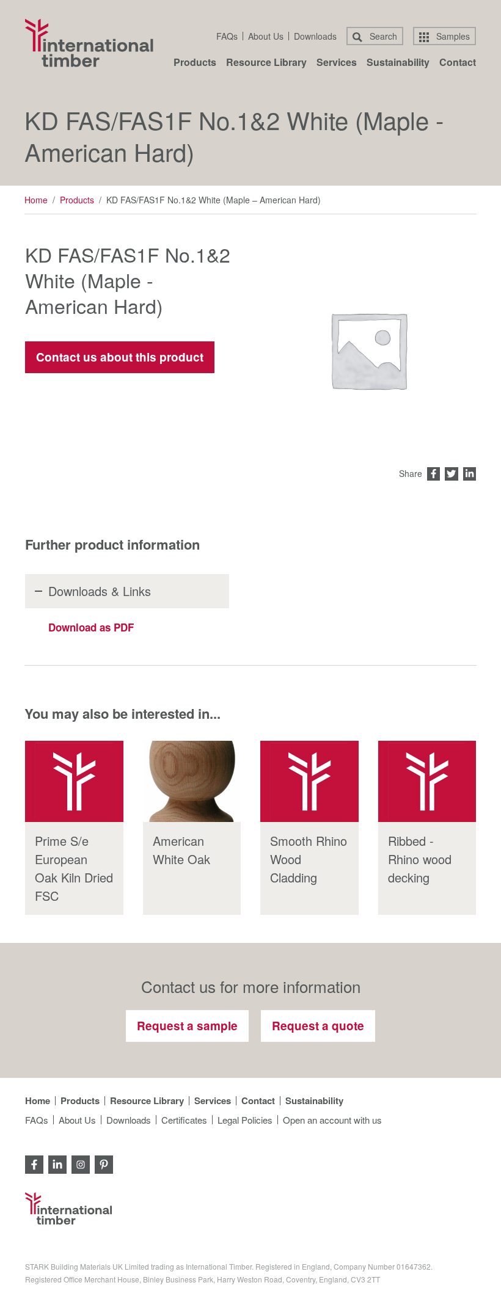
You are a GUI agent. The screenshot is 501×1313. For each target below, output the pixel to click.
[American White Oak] (192, 782)
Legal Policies (245, 1119)
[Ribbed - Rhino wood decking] (427, 782)
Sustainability (398, 63)
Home (36, 199)
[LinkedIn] (57, 1163)
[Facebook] (34, 1163)
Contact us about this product (119, 357)
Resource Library (266, 63)
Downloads (315, 36)
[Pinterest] (104, 1163)
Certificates (184, 1119)
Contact (457, 63)
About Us (265, 36)
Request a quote (318, 1025)
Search (382, 36)
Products (195, 63)
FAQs (227, 36)
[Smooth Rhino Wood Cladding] (309, 782)
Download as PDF (91, 627)
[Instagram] (80, 1163)
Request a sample (187, 1025)
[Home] (89, 42)
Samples (452, 36)
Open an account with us (332, 1119)
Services (336, 63)
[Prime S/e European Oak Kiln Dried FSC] (74, 782)
